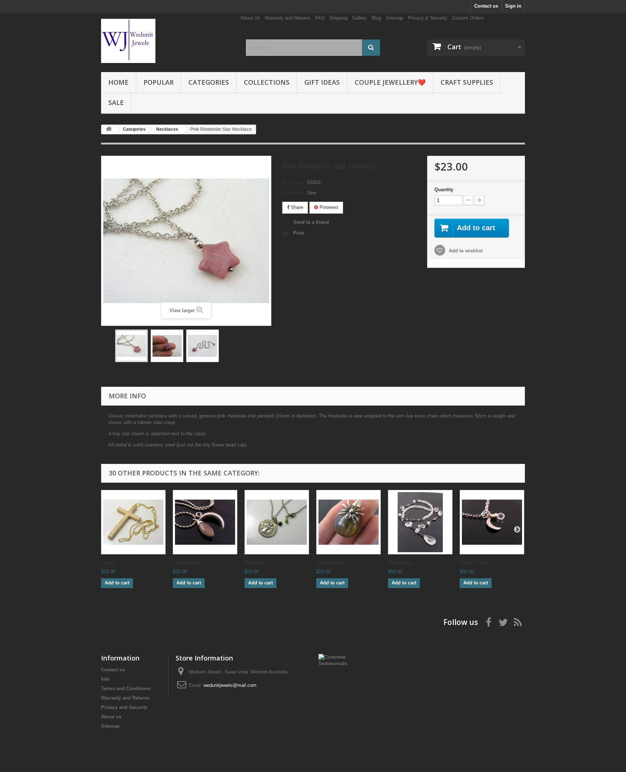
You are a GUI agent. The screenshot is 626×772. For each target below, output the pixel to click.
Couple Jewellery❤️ (390, 82)
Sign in (513, 6)
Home (118, 82)
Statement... (402, 562)
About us (111, 716)
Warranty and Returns (287, 18)
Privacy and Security (124, 707)
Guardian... (258, 562)
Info (105, 679)
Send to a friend (311, 222)
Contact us (486, 6)
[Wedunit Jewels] (168, 41)
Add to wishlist (465, 250)
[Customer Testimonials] (337, 660)
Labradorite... (188, 562)
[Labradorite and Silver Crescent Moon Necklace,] (205, 522)
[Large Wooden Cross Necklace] (133, 522)
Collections (266, 82)
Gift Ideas (322, 82)
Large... (110, 562)
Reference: (294, 182)
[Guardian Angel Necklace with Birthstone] (277, 522)
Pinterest (328, 207)
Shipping (338, 18)
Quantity (443, 189)
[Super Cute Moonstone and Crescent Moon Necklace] (492, 522)
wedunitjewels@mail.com (230, 685)
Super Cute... (475, 562)
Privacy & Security (427, 18)
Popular (158, 82)
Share (296, 207)
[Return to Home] (109, 129)
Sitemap (394, 18)
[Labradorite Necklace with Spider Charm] (348, 522)
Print (298, 233)
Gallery (359, 18)
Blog (376, 18)
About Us (250, 18)
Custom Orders (468, 18)
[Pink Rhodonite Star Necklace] (131, 346)
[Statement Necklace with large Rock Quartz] (420, 522)
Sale (116, 102)
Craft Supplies (467, 82)
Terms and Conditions (126, 688)
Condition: (294, 193)
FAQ (320, 18)
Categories (208, 82)
